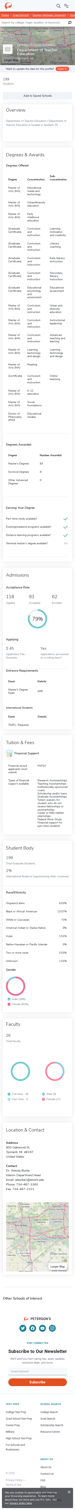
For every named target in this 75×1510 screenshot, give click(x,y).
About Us (45, 1467)
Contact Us (47, 1473)
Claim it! (62, 69)
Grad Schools (21, 15)
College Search (49, 1412)
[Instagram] (52, 1328)
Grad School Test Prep (19, 1418)
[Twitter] (22, 1328)
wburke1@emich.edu (29, 1180)
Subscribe (37, 1382)
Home (5, 15)
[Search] (58, 6)
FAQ (42, 1480)
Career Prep (13, 1425)
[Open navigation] (66, 6)
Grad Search (47, 1418)
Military (10, 1431)
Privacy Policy (14, 1480)
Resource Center (50, 1431)
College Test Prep (16, 1412)
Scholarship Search (51, 1425)
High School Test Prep (19, 1438)
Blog (43, 1486)
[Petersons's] (8, 5)
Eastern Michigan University (49, 15)
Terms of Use (13, 1484)
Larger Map (58, 1266)
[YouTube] (42, 1328)
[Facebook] (32, 1328)
